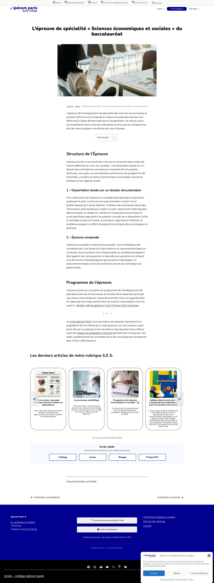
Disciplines (81, 481)
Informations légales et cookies (159, 517)
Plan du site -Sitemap (154, 521)
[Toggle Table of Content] (113, 137)
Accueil (70, 106)
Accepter (154, 573)
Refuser (177, 573)
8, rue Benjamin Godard (23, 522)
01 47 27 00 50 (29, 529)
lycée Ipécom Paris (80, 321)
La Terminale (91, 481)
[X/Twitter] (113, 567)
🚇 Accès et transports (107, 529)
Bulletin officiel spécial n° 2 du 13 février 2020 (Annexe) (107, 305)
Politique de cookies (167, 579)
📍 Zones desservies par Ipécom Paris (107, 520)
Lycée (159, 9)
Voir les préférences (199, 573)
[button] (209, 555)
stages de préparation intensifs (94, 333)
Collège (62, 457)
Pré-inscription (177, 9)
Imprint (190, 579)
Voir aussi (193, 9)
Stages (123, 457)
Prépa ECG (152, 457)
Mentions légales (181, 579)
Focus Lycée (71, 481)
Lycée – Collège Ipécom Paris (24, 576)
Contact (147, 526)
